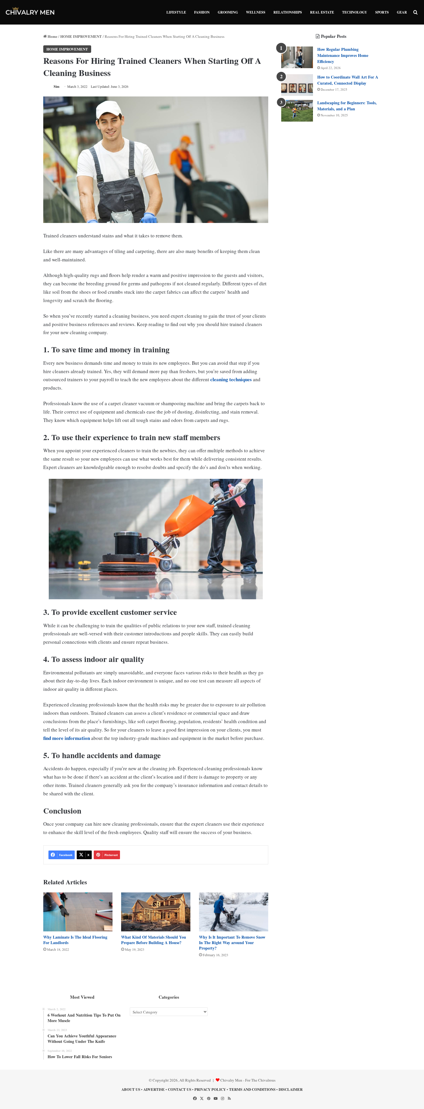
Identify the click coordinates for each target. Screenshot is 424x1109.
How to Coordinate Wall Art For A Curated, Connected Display (347, 80)
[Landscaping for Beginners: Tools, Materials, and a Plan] (297, 111)
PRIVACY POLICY (210, 1089)
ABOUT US (130, 1089)
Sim (56, 86)
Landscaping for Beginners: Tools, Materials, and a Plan (347, 106)
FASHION (202, 12)
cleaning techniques (231, 379)
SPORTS (382, 12)
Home (52, 36)
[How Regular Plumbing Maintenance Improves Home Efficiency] (297, 57)
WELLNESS (255, 12)
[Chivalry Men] (30, 12)
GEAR (402, 12)
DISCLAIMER (291, 1089)
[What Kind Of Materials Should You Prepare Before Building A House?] (155, 911)
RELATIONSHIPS (287, 12)
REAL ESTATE (322, 12)
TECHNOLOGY (354, 12)
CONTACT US (179, 1089)
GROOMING (228, 12)
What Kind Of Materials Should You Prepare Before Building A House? (153, 940)
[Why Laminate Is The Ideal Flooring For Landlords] (77, 911)
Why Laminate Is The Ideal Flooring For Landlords (75, 940)
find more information (66, 738)
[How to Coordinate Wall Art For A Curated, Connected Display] (297, 85)
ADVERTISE (154, 1089)
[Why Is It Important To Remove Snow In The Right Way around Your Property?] (233, 911)
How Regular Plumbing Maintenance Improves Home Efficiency (342, 55)
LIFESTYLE (176, 12)
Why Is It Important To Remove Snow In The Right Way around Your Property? (232, 942)
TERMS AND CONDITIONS (252, 1089)
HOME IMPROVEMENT (81, 36)
